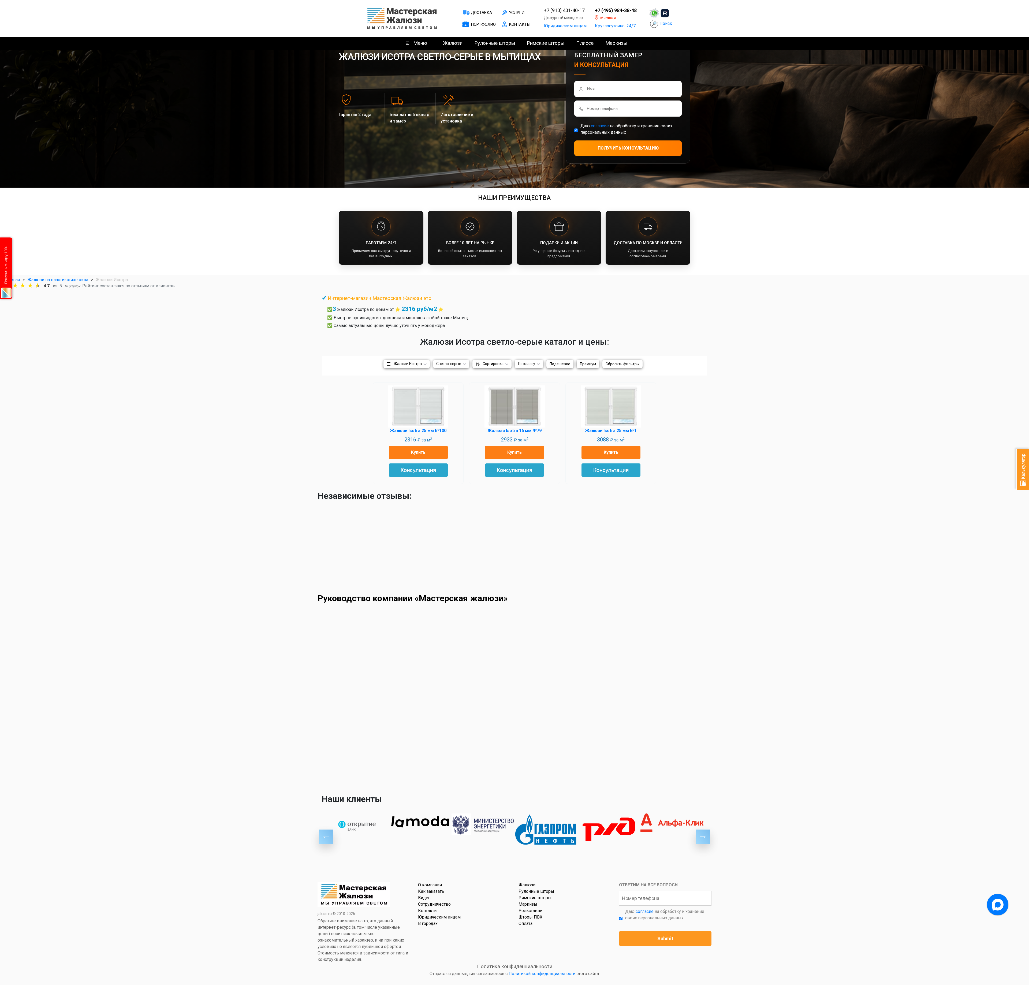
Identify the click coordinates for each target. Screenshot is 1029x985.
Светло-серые (448, 364)
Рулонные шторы (494, 43)
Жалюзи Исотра (408, 364)
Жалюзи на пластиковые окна (57, 279)
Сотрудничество (434, 904)
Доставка (481, 12)
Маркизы (616, 43)
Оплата (525, 923)
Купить (418, 452)
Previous (326, 837)
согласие (600, 125)
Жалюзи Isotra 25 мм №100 (418, 430)
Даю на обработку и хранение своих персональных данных (626, 129)
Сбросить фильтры (622, 364)
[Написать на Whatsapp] (654, 13)
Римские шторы (545, 43)
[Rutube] (664, 13)
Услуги (516, 12)
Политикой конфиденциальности (542, 973)
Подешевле (560, 364)
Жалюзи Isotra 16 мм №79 (514, 430)
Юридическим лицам (565, 25)
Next (703, 837)
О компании (430, 884)
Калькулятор (1023, 467)
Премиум (588, 364)
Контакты (519, 24)
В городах (428, 923)
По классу (526, 364)
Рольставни (530, 910)
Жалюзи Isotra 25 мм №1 (611, 430)
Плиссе (585, 43)
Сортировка (493, 364)
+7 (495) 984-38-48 (616, 10)
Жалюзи (453, 43)
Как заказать (431, 891)
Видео (424, 897)
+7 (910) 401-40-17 (564, 10)
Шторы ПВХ (530, 917)
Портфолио (483, 24)
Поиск (665, 23)
